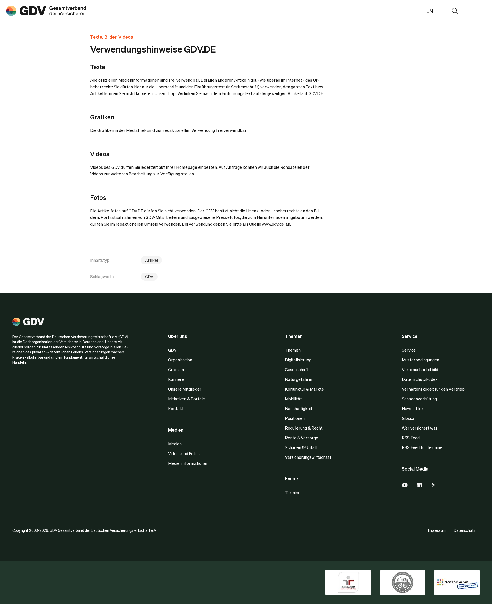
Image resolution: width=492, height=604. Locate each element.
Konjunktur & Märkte (304, 389)
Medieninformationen (188, 463)
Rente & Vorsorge (301, 437)
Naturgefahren (299, 379)
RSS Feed (411, 437)
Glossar (409, 418)
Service (409, 350)
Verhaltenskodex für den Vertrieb (433, 389)
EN (429, 10)
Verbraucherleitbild (420, 369)
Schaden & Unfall (301, 447)
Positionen (295, 418)
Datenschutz (465, 530)
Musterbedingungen (420, 359)
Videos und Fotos (184, 453)
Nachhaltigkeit (298, 408)
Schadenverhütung (419, 398)
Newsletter (412, 408)
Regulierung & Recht (304, 428)
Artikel (151, 260)
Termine (292, 492)
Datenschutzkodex (419, 379)
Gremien (176, 369)
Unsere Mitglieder (184, 389)
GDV (149, 276)
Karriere (176, 379)
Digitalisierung (298, 359)
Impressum (437, 530)
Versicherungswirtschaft (308, 457)
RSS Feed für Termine (422, 447)
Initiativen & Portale (186, 398)
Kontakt (176, 408)
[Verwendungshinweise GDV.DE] (46, 11)
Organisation (180, 359)
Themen (293, 350)
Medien (175, 443)
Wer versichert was (420, 428)
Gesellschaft (297, 369)
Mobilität (293, 398)
